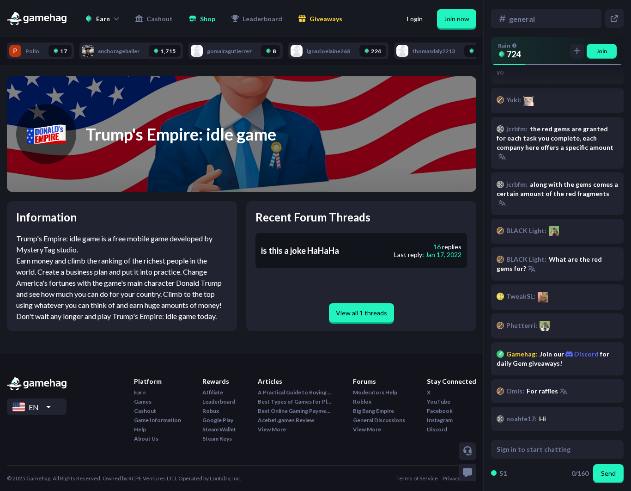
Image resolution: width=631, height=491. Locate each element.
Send (608, 473)
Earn (140, 392)
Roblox (362, 401)
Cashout (145, 410)
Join (601, 51)
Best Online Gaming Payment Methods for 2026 (295, 410)
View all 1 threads (361, 313)
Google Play (217, 420)
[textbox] (549, 449)
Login (415, 19)
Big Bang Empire (373, 410)
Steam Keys (217, 438)
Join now (456, 19)
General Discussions (379, 420)
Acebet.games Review (286, 420)
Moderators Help (375, 392)
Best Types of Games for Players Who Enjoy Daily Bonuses (295, 401)
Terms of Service (417, 478)
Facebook (440, 410)
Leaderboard (218, 401)
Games (143, 401)
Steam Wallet (219, 429)
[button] (102, 18)
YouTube (438, 401)
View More (272, 429)
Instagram (440, 420)
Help (140, 429)
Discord (586, 354)
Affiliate (212, 392)
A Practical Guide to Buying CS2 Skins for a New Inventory (295, 392)
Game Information (157, 420)
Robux (210, 410)
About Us (146, 438)
